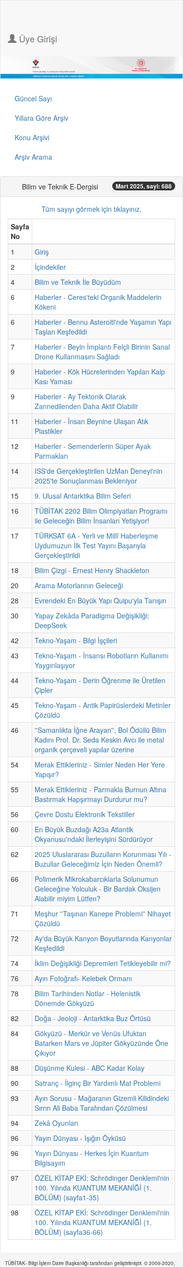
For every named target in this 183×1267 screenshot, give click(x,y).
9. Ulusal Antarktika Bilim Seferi (83, 496)
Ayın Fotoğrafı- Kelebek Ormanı (83, 978)
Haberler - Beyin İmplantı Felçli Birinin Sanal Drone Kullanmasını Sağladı (102, 351)
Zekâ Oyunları (56, 1123)
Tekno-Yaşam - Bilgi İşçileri (76, 640)
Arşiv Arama (33, 157)
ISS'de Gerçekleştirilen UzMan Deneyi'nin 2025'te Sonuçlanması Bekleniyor (99, 475)
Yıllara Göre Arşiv (41, 118)
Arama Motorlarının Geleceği (79, 585)
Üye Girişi (37, 38)
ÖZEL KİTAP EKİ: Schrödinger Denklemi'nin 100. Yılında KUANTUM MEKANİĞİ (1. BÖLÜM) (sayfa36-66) (102, 1222)
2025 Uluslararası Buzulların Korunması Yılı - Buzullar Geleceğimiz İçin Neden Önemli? (103, 859)
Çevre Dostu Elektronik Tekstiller (85, 814)
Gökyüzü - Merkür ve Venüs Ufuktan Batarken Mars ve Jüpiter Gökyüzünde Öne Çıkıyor (101, 1043)
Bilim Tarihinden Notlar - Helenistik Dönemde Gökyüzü (88, 998)
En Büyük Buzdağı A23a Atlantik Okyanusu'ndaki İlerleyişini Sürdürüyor (94, 834)
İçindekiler (50, 267)
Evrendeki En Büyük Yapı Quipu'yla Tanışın (100, 600)
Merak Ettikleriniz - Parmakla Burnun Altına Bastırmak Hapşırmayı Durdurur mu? (100, 794)
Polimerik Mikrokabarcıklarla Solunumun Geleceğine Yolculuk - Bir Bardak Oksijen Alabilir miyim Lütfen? (98, 888)
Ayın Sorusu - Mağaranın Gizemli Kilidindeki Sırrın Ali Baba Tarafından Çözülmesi (102, 1103)
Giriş (42, 252)
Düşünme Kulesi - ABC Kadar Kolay (89, 1068)
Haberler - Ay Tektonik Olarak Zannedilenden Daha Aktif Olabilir (86, 401)
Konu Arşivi (32, 137)
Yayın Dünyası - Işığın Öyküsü (80, 1138)
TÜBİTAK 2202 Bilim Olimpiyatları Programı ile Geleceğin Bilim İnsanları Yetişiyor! (101, 515)
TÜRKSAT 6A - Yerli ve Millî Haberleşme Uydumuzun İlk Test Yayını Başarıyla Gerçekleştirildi (96, 545)
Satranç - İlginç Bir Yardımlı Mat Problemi (98, 1083)
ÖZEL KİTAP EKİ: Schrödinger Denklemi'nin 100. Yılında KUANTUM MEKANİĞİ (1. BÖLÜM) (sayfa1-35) (102, 1187)
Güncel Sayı (33, 98)
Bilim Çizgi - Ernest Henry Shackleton (92, 570)
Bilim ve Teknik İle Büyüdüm (78, 282)
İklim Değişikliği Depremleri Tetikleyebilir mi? (103, 963)
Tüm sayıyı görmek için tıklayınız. (91, 209)
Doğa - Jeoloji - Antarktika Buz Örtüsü (93, 1018)
